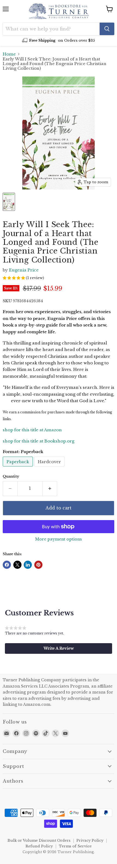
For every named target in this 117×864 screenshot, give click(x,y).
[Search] (107, 29)
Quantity (11, 476)
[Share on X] (17, 565)
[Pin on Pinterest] (38, 565)
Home (9, 54)
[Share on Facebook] (7, 565)
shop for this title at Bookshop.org (38, 441)
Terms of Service (75, 846)
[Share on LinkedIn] (28, 565)
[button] (58, 648)
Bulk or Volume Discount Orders (39, 840)
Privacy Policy (89, 840)
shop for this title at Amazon (32, 429)
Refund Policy (39, 846)
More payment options (58, 539)
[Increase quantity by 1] (50, 488)
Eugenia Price (24, 270)
